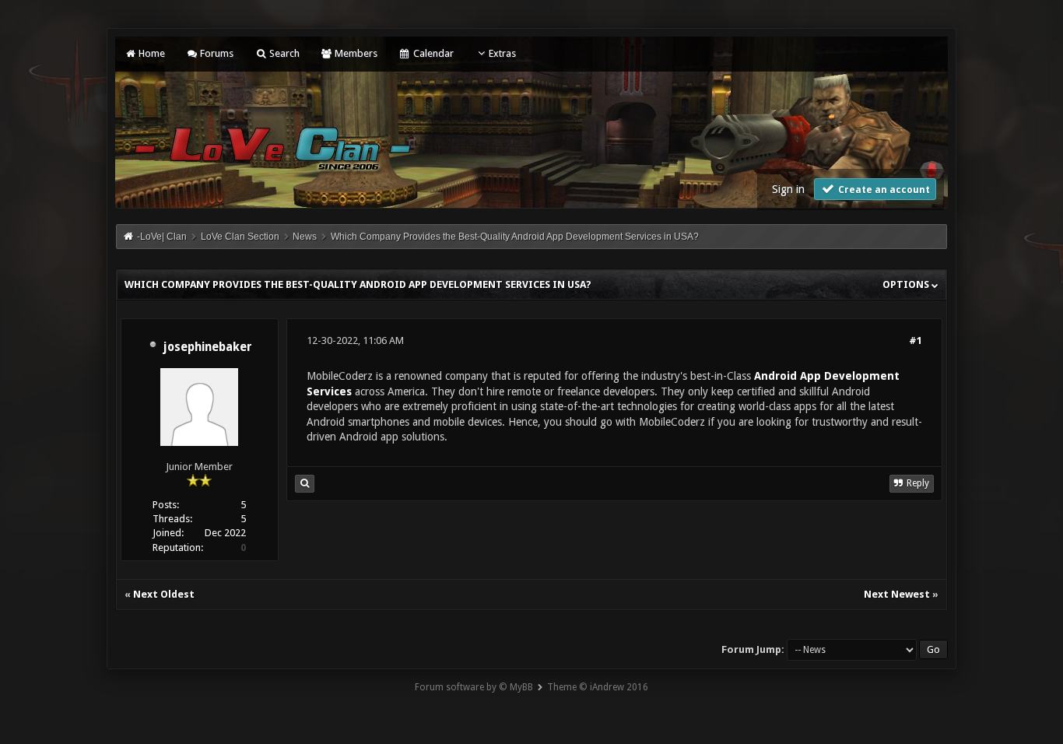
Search (283, 53)
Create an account (883, 189)
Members (354, 53)
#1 (915, 340)
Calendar (432, 53)
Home (150, 53)
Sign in (788, 189)
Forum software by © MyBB (474, 687)
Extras (502, 53)
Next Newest (897, 594)
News (305, 236)
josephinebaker (207, 347)
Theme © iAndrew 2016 (597, 687)
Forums (215, 53)
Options (906, 284)
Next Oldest (164, 594)
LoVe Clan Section (240, 236)
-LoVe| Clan (162, 236)
